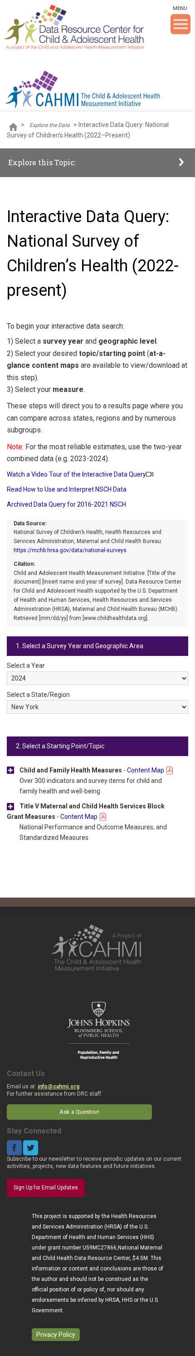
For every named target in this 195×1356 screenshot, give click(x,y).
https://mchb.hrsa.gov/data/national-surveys (70, 550)
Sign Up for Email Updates (46, 1187)
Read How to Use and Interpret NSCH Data (67, 489)
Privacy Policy (55, 1334)
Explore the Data (49, 125)
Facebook (14, 1147)
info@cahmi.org (58, 1086)
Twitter (30, 1147)
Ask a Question (79, 1111)
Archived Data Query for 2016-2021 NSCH (66, 504)
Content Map (146, 770)
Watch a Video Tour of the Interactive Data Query (76, 474)
